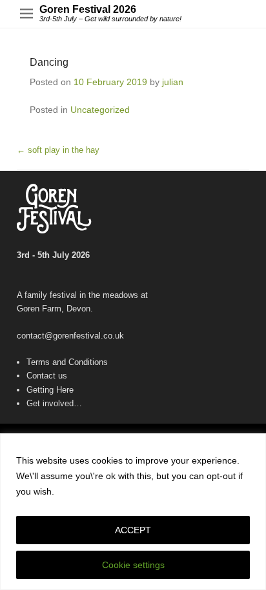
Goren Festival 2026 (87, 9)
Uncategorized (100, 109)
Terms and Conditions (67, 362)
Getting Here (50, 390)
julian (172, 82)
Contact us (46, 375)
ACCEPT (133, 530)
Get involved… (54, 403)
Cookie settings (133, 565)
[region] (133, 511)
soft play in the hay (58, 150)
